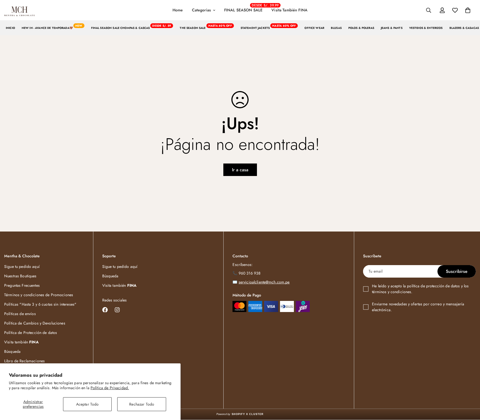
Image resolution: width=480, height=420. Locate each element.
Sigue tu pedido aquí (22, 266)
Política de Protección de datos (30, 332)
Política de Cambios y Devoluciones (34, 323)
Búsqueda (12, 351)
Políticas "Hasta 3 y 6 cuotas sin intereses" (40, 304)
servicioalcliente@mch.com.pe (264, 282)
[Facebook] (105, 310)
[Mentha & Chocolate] (19, 10)
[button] (467, 10)
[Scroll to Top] (469, 389)
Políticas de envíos (20, 313)
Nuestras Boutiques (20, 276)
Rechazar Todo (141, 404)
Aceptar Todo (87, 404)
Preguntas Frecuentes (22, 285)
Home (177, 10)
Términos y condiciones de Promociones (38, 295)
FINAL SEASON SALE (245, 8)
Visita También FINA (289, 10)
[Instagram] (117, 310)
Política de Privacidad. (110, 388)
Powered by (240, 414)
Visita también (21, 342)
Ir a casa (240, 170)
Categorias (201, 10)
